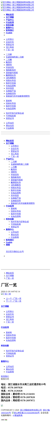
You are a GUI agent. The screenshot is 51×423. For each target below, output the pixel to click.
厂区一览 (10, 278)
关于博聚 (10, 276)
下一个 (13, 301)
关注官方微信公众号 (15, 251)
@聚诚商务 (18, 415)
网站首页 (10, 273)
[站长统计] (4, 420)
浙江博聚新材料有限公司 (31, 410)
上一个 (13, 298)
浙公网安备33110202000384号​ (27, 413)
